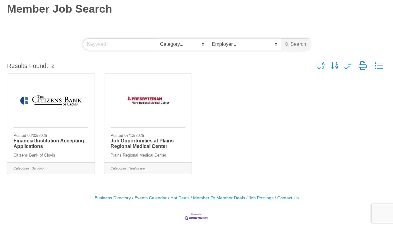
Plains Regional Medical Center (138, 155)
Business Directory (113, 198)
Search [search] (298, 44)
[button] (321, 66)
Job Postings (261, 198)
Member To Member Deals (219, 198)
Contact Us (288, 198)
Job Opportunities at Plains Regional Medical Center (142, 143)
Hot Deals (179, 198)
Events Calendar (150, 198)
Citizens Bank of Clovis (34, 155)
